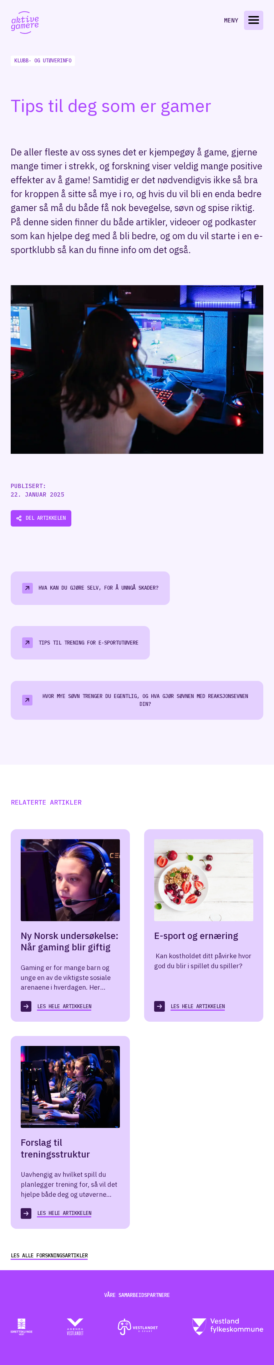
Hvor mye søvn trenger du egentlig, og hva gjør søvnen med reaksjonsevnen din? (145, 700)
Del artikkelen (46, 518)
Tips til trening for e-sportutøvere (88, 643)
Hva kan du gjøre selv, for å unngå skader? (98, 588)
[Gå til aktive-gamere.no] (25, 23)
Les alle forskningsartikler (49, 1255)
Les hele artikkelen (64, 1006)
